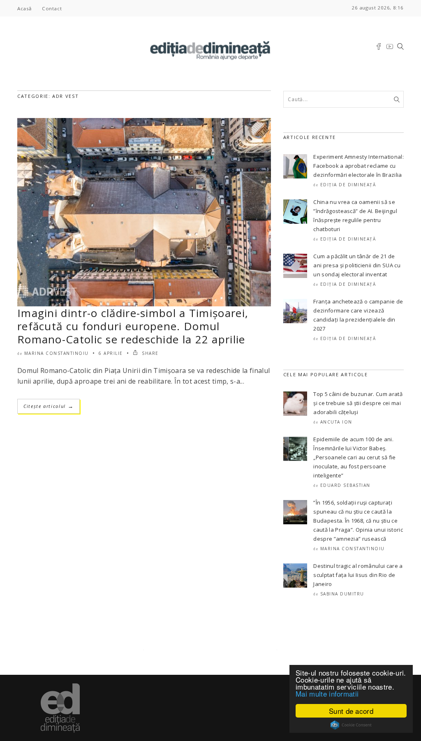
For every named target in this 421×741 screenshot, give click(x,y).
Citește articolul (48, 406)
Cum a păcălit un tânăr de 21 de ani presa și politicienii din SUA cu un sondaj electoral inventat (356, 265)
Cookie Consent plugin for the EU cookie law (351, 724)
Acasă (24, 8)
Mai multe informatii (327, 693)
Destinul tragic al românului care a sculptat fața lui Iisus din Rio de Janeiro (357, 575)
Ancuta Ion (336, 422)
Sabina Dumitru (342, 594)
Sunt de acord (351, 711)
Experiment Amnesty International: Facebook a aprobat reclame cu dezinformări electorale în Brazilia (358, 165)
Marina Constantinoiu (56, 353)
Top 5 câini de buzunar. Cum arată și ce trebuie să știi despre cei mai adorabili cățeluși (357, 403)
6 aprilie (111, 353)
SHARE (149, 353)
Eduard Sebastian (345, 485)
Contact (52, 8)
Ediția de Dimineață (348, 185)
